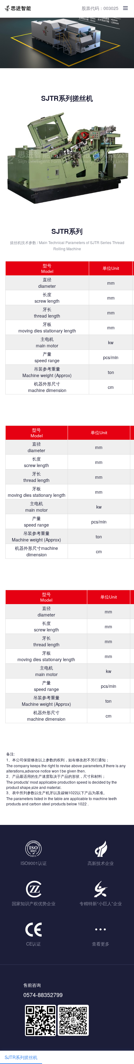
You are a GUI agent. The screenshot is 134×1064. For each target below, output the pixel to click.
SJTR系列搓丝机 (21, 1057)
